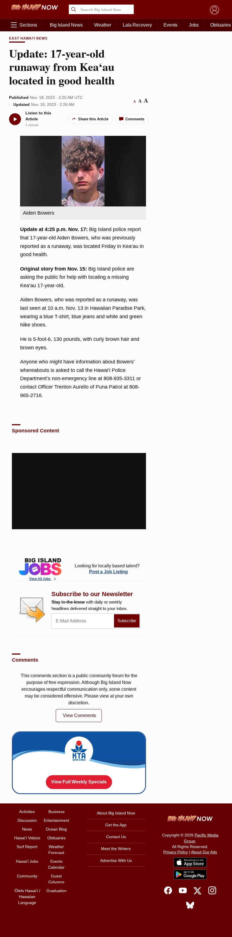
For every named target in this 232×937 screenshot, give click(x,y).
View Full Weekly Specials (79, 781)
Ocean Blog (56, 829)
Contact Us (116, 836)
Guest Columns (56, 879)
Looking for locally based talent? (107, 568)
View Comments (79, 715)
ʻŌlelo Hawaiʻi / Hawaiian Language (27, 896)
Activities (27, 811)
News (27, 829)
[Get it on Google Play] (190, 875)
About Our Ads (204, 852)
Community (27, 876)
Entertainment (56, 820)
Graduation (56, 890)
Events (170, 25)
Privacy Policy (175, 852)
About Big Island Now (116, 813)
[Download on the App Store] (190, 862)
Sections (28, 25)
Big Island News (66, 25)
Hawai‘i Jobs (27, 861)
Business (56, 811)
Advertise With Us (116, 860)
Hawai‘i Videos (27, 838)
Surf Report (27, 846)
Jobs (194, 25)
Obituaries (56, 838)
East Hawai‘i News (28, 38)
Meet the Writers (116, 848)
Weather (102, 25)
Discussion (27, 820)
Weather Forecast (56, 849)
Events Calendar (56, 864)
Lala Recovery (137, 25)
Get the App (115, 825)
